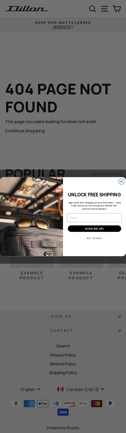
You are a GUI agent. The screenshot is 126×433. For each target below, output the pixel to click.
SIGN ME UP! (94, 228)
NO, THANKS (94, 238)
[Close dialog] (122, 182)
